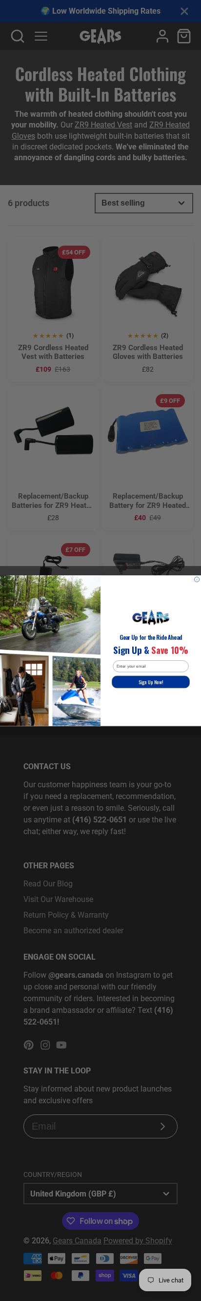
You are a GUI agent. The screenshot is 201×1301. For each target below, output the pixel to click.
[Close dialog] (196, 579)
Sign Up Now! (151, 682)
